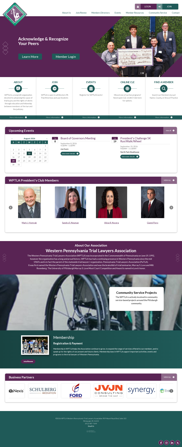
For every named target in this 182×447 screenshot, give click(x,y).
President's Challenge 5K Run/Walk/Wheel (135, 140)
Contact (176, 12)
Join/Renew (81, 12)
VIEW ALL (167, 180)
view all (168, 131)
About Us (66, 12)
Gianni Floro (25, 222)
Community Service (158, 12)
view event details (68, 154)
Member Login (66, 56)
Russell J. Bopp (66, 222)
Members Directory (100, 12)
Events (118, 12)
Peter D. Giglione (149, 222)
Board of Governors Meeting (78, 138)
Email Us (91, 426)
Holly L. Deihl (108, 222)
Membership (63, 337)
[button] (11, 207)
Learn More (30, 56)
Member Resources (135, 12)
